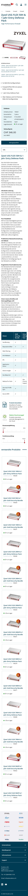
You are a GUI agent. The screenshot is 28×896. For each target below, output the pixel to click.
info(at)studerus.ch (10, 878)
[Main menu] (25, 4)
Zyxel (15, 122)
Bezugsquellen (14, 143)
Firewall (15, 11)
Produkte (8, 11)
